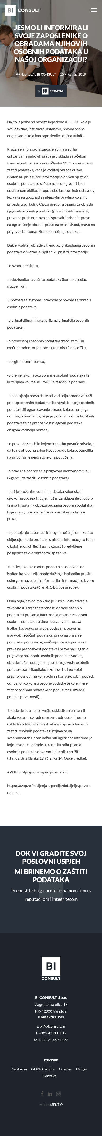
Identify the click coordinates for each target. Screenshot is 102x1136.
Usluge (81, 1069)
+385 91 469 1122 (53, 1039)
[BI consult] (22, 10)
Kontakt (49, 1076)
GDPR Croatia (43, 1069)
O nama (65, 1069)
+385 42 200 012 (52, 1033)
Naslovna (19, 1069)
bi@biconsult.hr (52, 1026)
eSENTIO (56, 1105)
